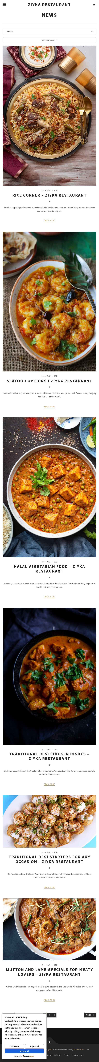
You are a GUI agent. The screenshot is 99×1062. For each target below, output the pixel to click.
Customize (14, 1046)
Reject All (34, 1046)
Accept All (24, 1051)
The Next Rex (78, 1049)
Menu (66, 1055)
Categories (48, 40)
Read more (49, 221)
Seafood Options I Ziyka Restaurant (49, 380)
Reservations (77, 1055)
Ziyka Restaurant (49, 4)
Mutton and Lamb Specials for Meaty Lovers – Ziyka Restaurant (49, 972)
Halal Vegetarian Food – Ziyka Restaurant (49, 569)
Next (88, 1015)
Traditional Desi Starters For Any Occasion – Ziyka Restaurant (49, 859)
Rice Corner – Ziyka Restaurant (49, 195)
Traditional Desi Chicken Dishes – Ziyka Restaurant (49, 756)
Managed (47, 1049)
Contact (58, 1055)
